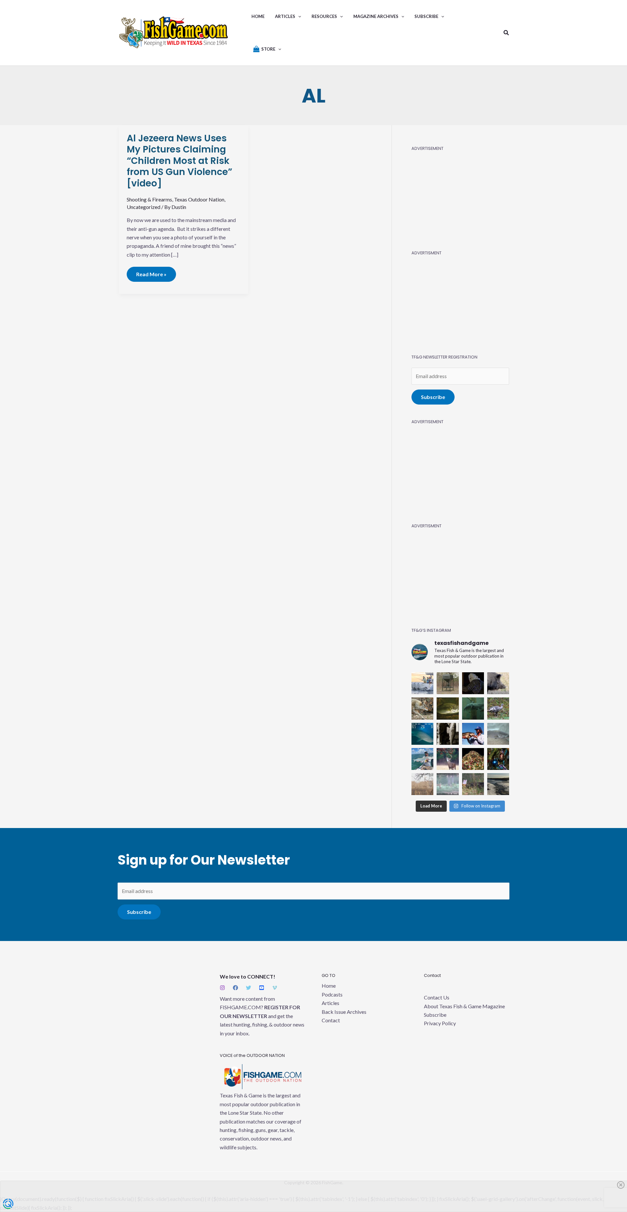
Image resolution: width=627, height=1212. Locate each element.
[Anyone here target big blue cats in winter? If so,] (473, 708)
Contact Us (436, 997)
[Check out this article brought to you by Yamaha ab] (422, 683)
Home (329, 985)
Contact (331, 1020)
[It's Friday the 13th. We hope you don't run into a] (473, 683)
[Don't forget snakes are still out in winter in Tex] (473, 784)
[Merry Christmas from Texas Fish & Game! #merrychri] (473, 759)
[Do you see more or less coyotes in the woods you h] (422, 708)
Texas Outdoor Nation (199, 199)
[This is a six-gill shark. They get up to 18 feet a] (422, 734)
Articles (330, 1003)
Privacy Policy (440, 1023)
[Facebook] (235, 987)
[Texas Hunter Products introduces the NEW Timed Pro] (447, 683)
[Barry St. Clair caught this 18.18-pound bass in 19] (473, 734)
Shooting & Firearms (149, 199)
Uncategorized (143, 207)
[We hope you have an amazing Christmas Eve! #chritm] (498, 759)
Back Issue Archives (344, 1012)
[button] (298, 16)
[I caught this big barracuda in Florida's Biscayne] (422, 759)
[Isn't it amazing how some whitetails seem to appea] (422, 784)
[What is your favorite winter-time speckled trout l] (498, 734)
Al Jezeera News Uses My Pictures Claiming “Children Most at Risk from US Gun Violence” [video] (179, 161)
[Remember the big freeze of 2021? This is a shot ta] (498, 784)
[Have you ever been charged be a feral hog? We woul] (498, 683)
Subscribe (433, 397)
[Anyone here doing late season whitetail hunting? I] (447, 759)
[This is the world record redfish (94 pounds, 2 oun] (447, 734)
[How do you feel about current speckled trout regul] (447, 708)
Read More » (151, 272)
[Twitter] (248, 987)
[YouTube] (261, 987)
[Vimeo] (274, 987)
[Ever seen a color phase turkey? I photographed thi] (498, 708)
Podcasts (332, 994)
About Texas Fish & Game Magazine (464, 1006)
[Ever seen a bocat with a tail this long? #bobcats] (447, 784)
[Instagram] (222, 987)
